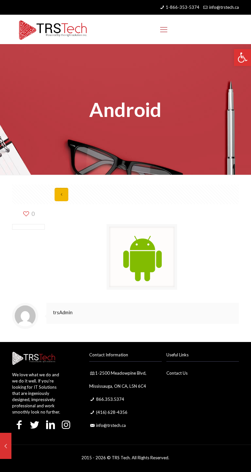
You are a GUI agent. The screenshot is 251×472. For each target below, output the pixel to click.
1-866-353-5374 (182, 7)
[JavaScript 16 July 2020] (5, 446)
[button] (242, 57)
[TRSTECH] (53, 29)
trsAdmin (63, 312)
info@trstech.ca (224, 7)
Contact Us (177, 373)
